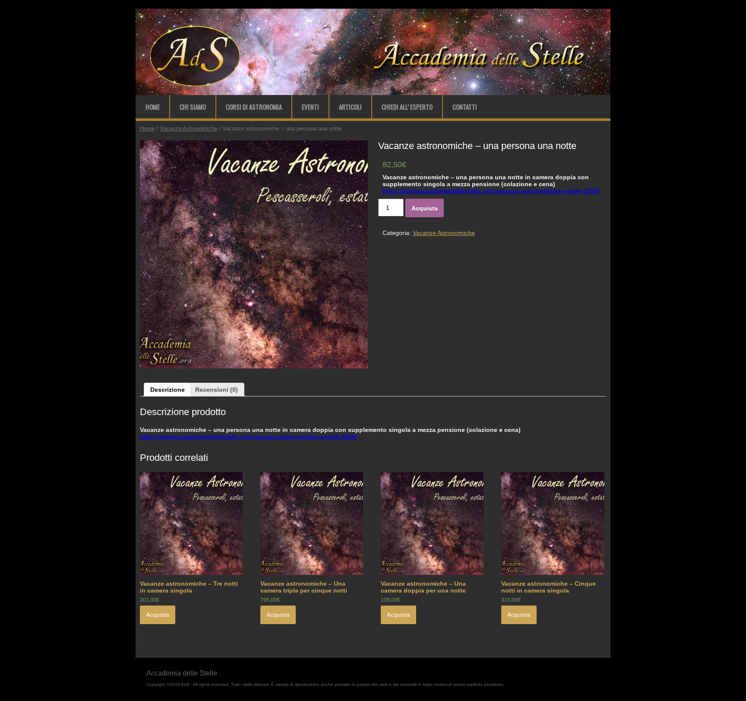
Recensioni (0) (216, 389)
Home (152, 106)
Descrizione (167, 389)
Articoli (350, 106)
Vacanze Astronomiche (188, 128)
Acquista (424, 208)
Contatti (464, 106)
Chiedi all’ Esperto (407, 106)
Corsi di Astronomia (254, 106)
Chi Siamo (193, 106)
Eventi (310, 106)
